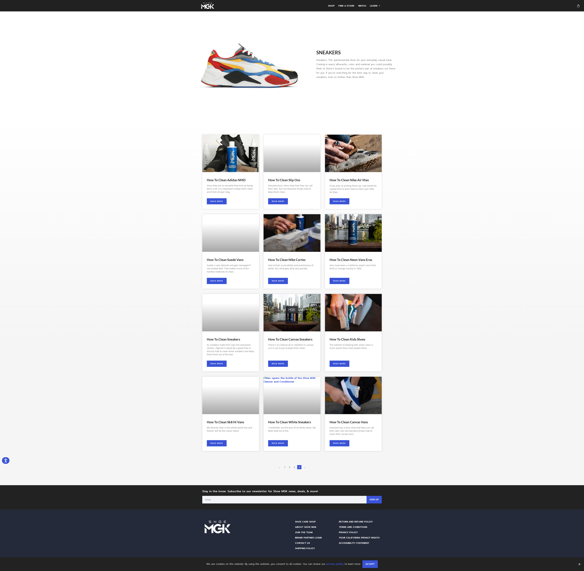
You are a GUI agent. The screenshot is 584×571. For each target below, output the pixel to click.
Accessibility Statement (354, 543)
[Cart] (578, 5)
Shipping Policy (305, 548)
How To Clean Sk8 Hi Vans (225, 422)
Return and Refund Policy (356, 521)
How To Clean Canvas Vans (349, 422)
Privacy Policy (348, 532)
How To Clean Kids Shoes (347, 339)
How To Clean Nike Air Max (349, 180)
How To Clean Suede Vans (225, 260)
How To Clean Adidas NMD (226, 180)
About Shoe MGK (305, 527)
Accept (370, 564)
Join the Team (304, 532)
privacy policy (335, 564)
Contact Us (302, 543)
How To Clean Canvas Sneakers (290, 339)
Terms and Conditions (353, 527)
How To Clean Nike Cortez (287, 260)
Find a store (346, 5)
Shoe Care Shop (305, 521)
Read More (216, 201)
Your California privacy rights (359, 537)
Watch (362, 5)
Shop (331, 5)
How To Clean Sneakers (223, 339)
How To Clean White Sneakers (289, 422)
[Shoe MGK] (207, 5)
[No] (579, 564)
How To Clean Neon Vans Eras (351, 260)
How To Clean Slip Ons (284, 180)
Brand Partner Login (308, 537)
